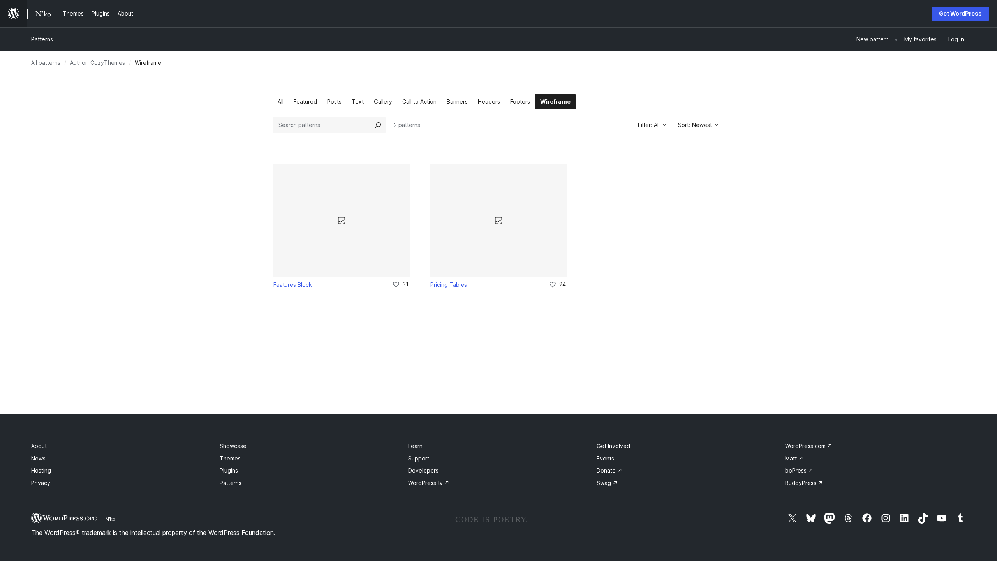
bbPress (799, 470)
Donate (609, 470)
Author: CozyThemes (97, 62)
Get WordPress (960, 13)
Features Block (292, 284)
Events (605, 458)
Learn (415, 446)
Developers (423, 470)
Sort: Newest (695, 125)
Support (418, 458)
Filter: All (649, 125)
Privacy (40, 483)
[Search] (378, 125)
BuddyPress (804, 483)
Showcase (233, 446)
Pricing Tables (448, 284)
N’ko (111, 519)
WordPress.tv (428, 483)
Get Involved (613, 446)
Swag (607, 483)
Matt (794, 458)
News (38, 458)
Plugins (229, 470)
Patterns (42, 39)
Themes (230, 458)
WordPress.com (808, 446)
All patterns (45, 62)
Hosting (41, 470)
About (39, 446)
